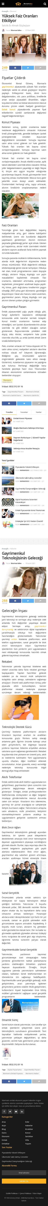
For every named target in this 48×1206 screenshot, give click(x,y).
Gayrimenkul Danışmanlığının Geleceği (30, 488)
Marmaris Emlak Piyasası (13, 1073)
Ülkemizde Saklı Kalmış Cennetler (28, 478)
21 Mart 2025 (36, 492)
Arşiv (4, 1125)
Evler (27, 1122)
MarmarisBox (16, 30)
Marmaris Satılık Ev (31, 395)
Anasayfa (5, 11)
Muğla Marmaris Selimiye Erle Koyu (29, 428)
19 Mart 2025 (36, 505)
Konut (28, 1133)
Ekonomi (13, 11)
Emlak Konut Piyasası (23, 418)
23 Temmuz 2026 (37, 470)
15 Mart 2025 (36, 524)
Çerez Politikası (25, 1193)
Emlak (4, 1140)
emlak (14, 639)
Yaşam (28, 1143)
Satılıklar (29, 1136)
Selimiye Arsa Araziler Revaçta (27, 448)
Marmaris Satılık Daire (12, 395)
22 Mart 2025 (30, 30)
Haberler (13, 549)
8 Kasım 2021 (30, 563)
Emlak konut (8, 109)
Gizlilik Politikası (12, 1193)
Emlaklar (5, 1143)
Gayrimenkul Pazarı (15, 392)
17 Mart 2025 (36, 513)
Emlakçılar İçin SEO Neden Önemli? (29, 521)
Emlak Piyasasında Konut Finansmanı (30, 510)
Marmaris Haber (32, 1073)
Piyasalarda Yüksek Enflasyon (27, 467)
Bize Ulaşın (37, 1193)
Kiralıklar (29, 1129)
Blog (4, 1129)
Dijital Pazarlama (15, 1070)
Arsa (4, 1122)
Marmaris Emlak (32, 392)
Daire (4, 1133)
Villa (27, 1140)
